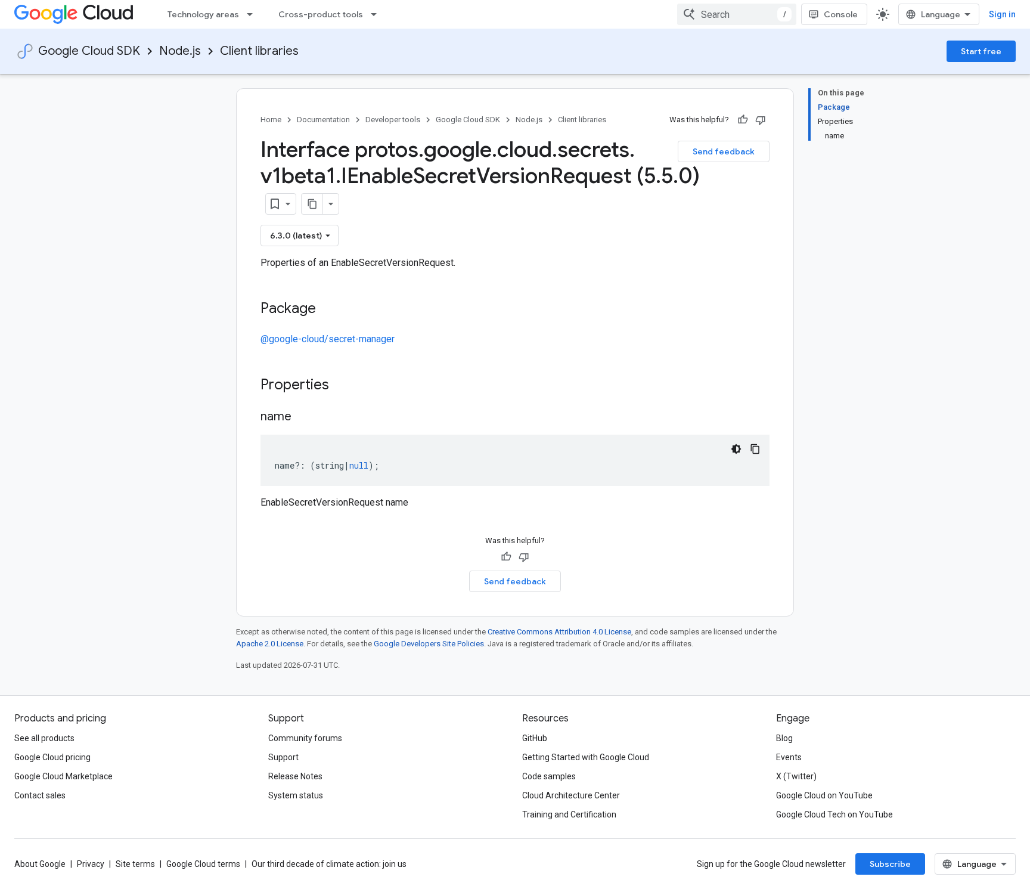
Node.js (180, 51)
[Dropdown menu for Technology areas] (253, 14)
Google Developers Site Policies (429, 643)
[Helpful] (743, 120)
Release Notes (295, 776)
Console (841, 14)
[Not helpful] (761, 120)
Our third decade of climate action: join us (329, 864)
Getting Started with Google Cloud (585, 757)
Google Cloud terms (203, 864)
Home (270, 119)
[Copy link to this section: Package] (328, 309)
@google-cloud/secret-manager (327, 339)
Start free (981, 51)
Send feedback (724, 151)
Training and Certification (569, 814)
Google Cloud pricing (52, 757)
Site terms (135, 864)
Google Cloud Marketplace (63, 776)
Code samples (549, 776)
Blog (784, 738)
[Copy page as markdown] (312, 204)
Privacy (90, 864)
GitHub (534, 738)
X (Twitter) (796, 776)
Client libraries (259, 51)
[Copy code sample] (755, 449)
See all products (44, 738)
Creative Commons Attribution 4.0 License (559, 631)
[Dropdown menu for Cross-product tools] (377, 14)
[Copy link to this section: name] (303, 417)
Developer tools (392, 119)
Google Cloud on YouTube (824, 795)
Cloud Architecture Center (571, 795)
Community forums (305, 738)
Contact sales (40, 795)
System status (295, 795)
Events (789, 757)
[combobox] (736, 14)
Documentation (323, 119)
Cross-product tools (320, 14)
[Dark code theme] (736, 449)
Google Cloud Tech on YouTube (834, 814)
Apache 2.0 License (269, 643)
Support (283, 757)
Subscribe (890, 864)
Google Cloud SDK (89, 51)
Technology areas (203, 14)
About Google (40, 864)
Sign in (1002, 14)
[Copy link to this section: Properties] (344, 386)
